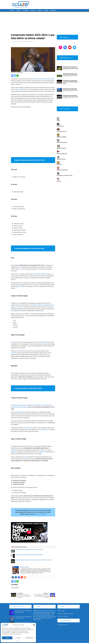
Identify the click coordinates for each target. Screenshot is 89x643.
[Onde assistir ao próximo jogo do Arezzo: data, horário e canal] (59, 76)
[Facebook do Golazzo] (65, 47)
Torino (42, 450)
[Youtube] (22, 577)
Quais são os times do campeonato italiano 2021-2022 (23, 617)
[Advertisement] (44, 23)
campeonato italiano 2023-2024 (44, 79)
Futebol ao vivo (60, 611)
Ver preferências (29, 637)
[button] (34, 625)
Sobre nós (53, 10)
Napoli (13, 452)
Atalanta (18, 412)
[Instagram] (19, 577)
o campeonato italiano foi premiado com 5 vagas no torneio (32, 306)
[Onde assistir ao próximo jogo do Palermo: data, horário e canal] (59, 69)
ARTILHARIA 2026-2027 (62, 131)
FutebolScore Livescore (62, 616)
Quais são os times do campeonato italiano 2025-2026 (23, 611)
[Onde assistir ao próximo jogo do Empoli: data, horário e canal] (59, 91)
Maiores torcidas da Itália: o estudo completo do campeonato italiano (34, 560)
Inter (13, 265)
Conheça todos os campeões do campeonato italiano (29, 549)
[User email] (25, 577)
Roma (14, 342)
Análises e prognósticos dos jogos (65, 613)
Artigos (40, 10)
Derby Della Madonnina (41, 274)
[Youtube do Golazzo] (70, 47)
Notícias (33, 10)
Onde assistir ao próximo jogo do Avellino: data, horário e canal (70, 96)
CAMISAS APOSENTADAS (62, 170)
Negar (18, 637)
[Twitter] (74, 47)
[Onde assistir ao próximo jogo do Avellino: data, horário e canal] (59, 98)
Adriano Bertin (24, 41)
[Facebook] (13, 577)
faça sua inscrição (40, 514)
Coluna (46, 10)
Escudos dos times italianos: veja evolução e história (29, 555)
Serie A (12, 10)
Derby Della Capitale (44, 342)
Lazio (19, 342)
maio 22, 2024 (16, 41)
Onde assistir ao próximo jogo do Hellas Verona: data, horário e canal (70, 82)
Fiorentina (14, 353)
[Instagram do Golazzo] (60, 47)
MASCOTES (59, 164)
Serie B (18, 10)
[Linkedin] (16, 577)
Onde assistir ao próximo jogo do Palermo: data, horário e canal (70, 67)
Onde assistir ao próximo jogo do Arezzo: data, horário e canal (70, 74)
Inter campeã (20, 89)
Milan (18, 269)
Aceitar (7, 637)
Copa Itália (25, 10)
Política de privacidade (62, 624)
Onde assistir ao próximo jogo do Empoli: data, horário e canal (70, 89)
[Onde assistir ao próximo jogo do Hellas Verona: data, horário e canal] (59, 83)
